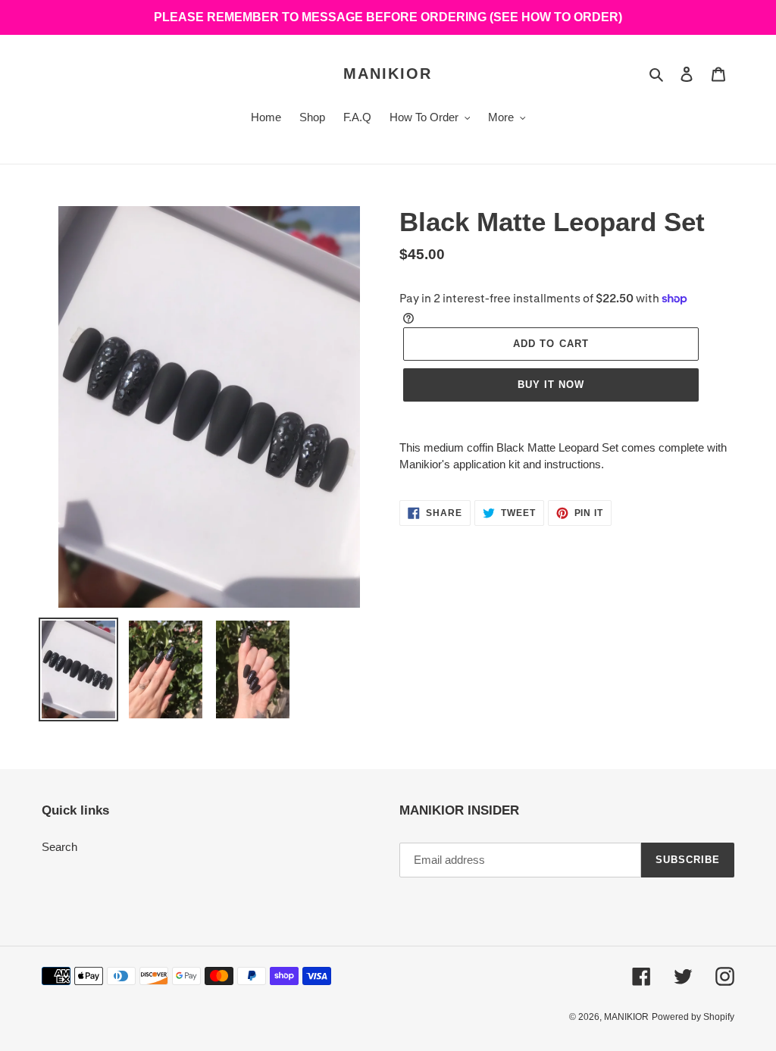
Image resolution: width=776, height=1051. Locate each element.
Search (59, 846)
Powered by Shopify (693, 1017)
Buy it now (551, 384)
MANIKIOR (387, 73)
